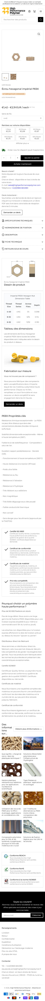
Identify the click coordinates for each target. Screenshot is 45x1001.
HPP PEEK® (6, 85)
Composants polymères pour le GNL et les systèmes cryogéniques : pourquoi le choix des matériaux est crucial (12, 841)
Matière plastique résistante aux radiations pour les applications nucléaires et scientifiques (11, 784)
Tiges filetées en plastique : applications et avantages (32, 782)
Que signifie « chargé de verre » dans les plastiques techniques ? (11, 756)
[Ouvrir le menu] (40, 11)
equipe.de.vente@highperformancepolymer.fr (21, 969)
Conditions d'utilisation (11, 945)
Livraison (5, 933)
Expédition (6, 942)
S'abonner (36, 915)
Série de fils (6, 114)
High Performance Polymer (20, 988)
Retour (5, 936)
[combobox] (22, 19)
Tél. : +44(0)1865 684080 (12, 966)
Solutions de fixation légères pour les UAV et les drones (32, 839)
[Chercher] (40, 19)
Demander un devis (12, 212)
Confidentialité (8, 939)
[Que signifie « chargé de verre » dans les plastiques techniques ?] (12, 743)
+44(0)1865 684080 (20, 188)
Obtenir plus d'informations (27, 729)
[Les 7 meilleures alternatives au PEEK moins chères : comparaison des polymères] (33, 798)
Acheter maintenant (22, 164)
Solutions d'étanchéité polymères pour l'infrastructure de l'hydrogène (32, 757)
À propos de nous (9, 954)
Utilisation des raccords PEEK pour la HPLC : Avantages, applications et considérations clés (11, 812)
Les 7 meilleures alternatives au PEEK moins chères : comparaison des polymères (31, 813)
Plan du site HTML (9, 951)
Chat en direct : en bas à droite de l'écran (19, 972)
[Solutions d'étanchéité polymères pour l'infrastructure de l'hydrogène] (33, 743)
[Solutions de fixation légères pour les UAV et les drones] (33, 826)
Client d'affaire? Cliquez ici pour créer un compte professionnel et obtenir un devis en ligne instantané (22, 3)
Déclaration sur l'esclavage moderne (17, 948)
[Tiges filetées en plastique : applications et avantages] (33, 769)
